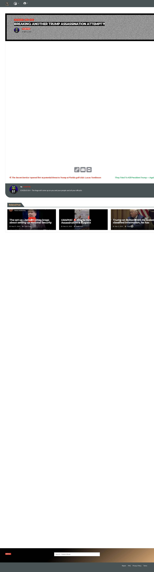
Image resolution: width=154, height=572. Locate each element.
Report (124, 566)
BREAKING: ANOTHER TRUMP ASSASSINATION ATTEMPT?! (59, 24)
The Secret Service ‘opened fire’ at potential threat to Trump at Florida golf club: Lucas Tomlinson (56, 177)
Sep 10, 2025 (67, 226)
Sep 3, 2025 (119, 226)
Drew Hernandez (19, 19)
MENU (8, 554)
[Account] (25, 3)
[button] (138, 3)
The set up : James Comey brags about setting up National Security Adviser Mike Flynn (30, 222)
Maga (26, 19)
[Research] (16, 3)
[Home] (7, 3)
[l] (33, 3)
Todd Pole (26, 29)
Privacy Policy (137, 566)
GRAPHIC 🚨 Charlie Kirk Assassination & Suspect (76, 221)
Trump (31, 19)
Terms (145, 566)
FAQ (129, 566)
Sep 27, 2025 (15, 226)
